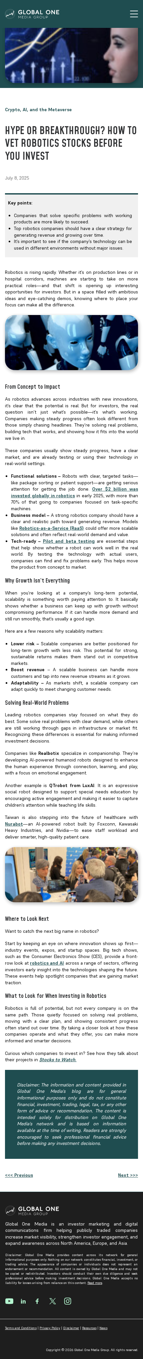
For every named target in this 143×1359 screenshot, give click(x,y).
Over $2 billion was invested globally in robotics (74, 492)
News (103, 1328)
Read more (94, 1283)
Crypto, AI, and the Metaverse (38, 110)
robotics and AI (47, 963)
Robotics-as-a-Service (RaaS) (51, 528)
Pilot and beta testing (69, 541)
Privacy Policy (50, 1328)
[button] (130, 14)
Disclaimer (71, 1328)
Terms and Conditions (21, 1328)
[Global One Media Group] (32, 14)
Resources (89, 1328)
